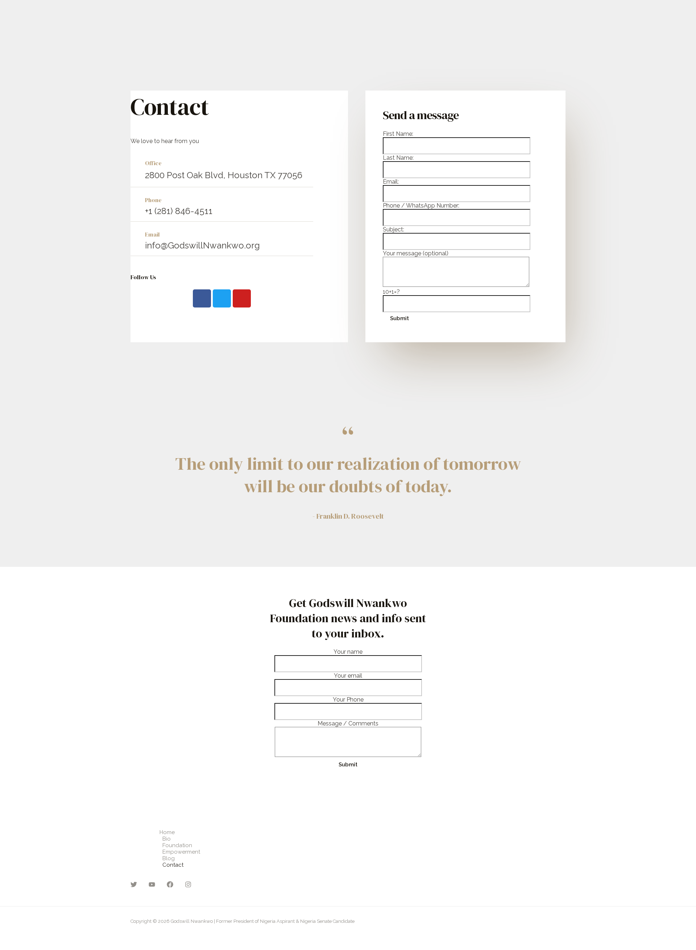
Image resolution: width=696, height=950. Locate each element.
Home (167, 832)
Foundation (177, 845)
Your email (348, 675)
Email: (391, 181)
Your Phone (348, 699)
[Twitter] (133, 885)
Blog (168, 858)
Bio (166, 839)
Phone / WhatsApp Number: (421, 205)
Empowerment (181, 852)
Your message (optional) (415, 253)
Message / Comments (348, 723)
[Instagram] (188, 885)
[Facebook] (170, 885)
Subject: (393, 229)
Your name (348, 651)
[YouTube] (152, 885)
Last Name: (398, 157)
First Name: (398, 133)
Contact (172, 865)
